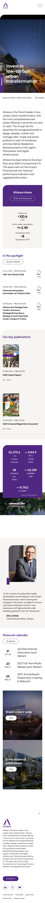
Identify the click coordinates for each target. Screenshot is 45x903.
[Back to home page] (6, 5)
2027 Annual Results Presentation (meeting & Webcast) (29, 678)
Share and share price (23, 198)
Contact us (10, 878)
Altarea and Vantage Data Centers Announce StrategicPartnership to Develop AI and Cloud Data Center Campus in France (15, 313)
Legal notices (29, 895)
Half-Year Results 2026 (13, 274)
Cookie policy (19, 895)
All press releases (13, 262)
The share (39, 98)
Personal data (7, 898)
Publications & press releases (17, 98)
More (11, 718)
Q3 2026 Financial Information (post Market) (27, 652)
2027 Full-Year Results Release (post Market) (29, 665)
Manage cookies (19, 898)
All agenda (10, 641)
